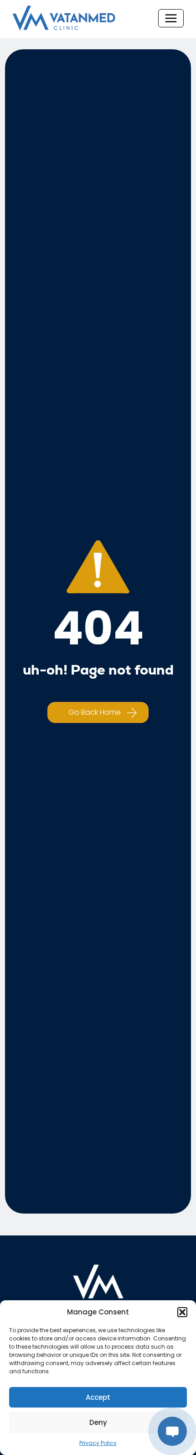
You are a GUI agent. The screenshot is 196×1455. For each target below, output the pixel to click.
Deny (98, 1422)
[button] (182, 1312)
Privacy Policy (98, 1443)
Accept (98, 1397)
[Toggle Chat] (172, 1431)
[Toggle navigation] (171, 18)
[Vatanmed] (63, 18)
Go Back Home (94, 712)
